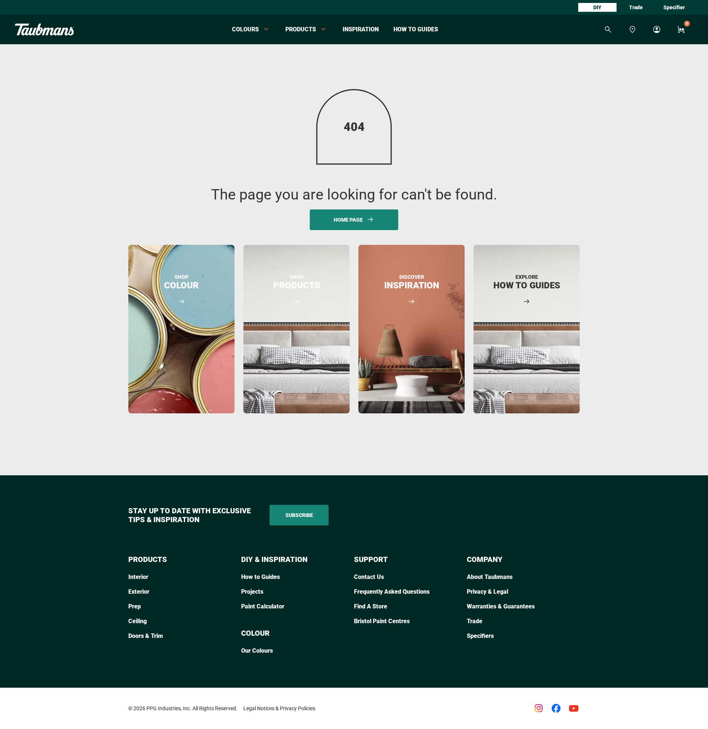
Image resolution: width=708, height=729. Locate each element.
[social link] (538, 708)
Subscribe (299, 515)
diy (597, 7)
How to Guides (415, 29)
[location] (632, 29)
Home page (348, 220)
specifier (674, 7)
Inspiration (361, 29)
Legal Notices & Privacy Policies (279, 708)
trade (636, 7)
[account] (657, 29)
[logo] (44, 29)
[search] (608, 29)
